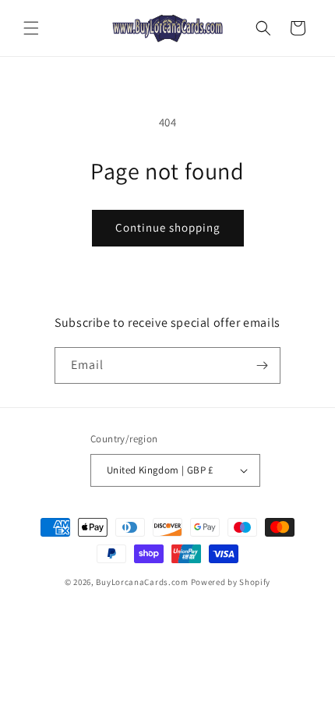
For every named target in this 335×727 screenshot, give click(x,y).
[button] (31, 28)
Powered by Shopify (231, 581)
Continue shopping (167, 227)
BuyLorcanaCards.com (142, 581)
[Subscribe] (262, 365)
